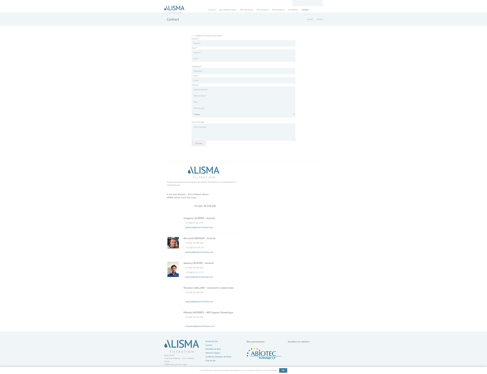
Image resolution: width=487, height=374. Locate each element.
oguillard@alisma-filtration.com (199, 301)
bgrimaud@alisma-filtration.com (199, 252)
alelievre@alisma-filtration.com (199, 277)
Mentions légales (212, 353)
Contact (208, 345)
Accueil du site (211, 341)
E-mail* (195, 75)
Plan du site (210, 360)
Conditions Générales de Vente (218, 356)
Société (195, 38)
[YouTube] (320, 9)
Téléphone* (197, 66)
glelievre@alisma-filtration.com (199, 227)
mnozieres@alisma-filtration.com (199, 326)
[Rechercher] (320, 3)
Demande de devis (213, 349)
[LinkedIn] (316, 9)
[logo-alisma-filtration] (174, 9)
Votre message (198, 122)
